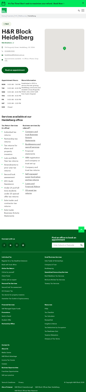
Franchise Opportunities (10, 371)
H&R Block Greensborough (24, 387)
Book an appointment (15, 70)
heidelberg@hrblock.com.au (14, 55)
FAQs (46, 308)
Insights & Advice (51, 324)
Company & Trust (51, 264)
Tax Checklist (49, 312)
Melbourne (22, 16)
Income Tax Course (8, 360)
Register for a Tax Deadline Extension (14, 261)
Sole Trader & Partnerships (54, 261)
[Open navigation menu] (82, 10)
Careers (4, 364)
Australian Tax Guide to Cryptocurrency (15, 298)
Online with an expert (9, 280)
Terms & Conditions (8, 382)
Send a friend (6, 316)
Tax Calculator (50, 316)
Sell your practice (8, 375)
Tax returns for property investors (13, 295)
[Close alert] (83, 3)
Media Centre (6, 352)
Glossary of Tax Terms (52, 339)
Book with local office (9, 264)
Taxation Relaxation (51, 335)
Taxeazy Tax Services (52, 283)
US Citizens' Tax (7, 291)
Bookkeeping (49, 268)
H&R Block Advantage (9, 356)
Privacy (21, 382)
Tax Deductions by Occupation (55, 327)
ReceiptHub (49, 320)
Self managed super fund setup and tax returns (32, 177)
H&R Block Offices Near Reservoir (26, 390)
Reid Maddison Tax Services (54, 276)
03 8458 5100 (10, 51)
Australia (10, 16)
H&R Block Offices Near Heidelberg (47, 387)
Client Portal (6, 276)
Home (4, 16)
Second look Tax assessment (12, 287)
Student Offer (6, 320)
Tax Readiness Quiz (51, 331)
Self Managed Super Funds (11, 308)
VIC (16, 16)
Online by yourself (8, 272)
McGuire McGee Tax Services (55, 280)
